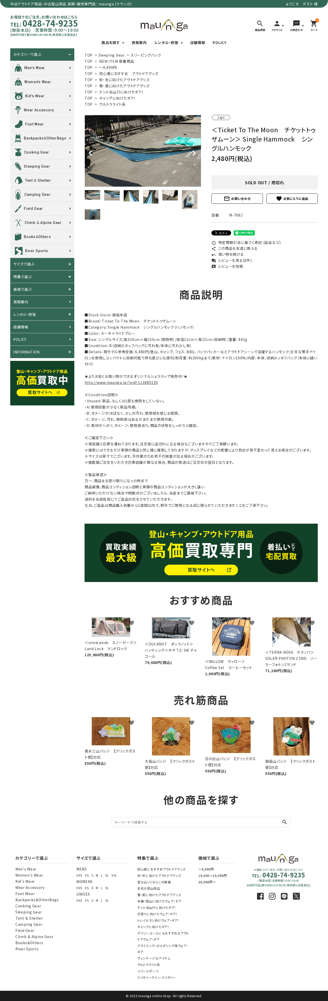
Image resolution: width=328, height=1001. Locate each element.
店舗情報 (197, 42)
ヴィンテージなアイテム (153, 958)
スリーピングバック (145, 55)
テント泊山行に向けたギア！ (121, 91)
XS (87, 875)
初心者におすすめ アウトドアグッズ (128, 73)
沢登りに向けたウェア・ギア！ (157, 914)
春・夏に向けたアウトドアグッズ (124, 85)
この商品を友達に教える (234, 248)
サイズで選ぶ (23, 264)
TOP (89, 55)
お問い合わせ (237, 199)
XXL (114, 875)
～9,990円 (108, 67)
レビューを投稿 (227, 266)
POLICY (219, 42)
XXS (79, 875)
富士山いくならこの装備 (154, 882)
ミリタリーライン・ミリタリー (156, 977)
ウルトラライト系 (112, 104)
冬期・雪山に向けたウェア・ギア (159, 901)
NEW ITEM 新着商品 (116, 61)
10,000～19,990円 (212, 875)
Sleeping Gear (111, 55)
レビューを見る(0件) (231, 260)
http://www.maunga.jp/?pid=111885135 (121, 382)
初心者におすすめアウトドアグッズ (161, 869)
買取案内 (139, 42)
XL (107, 875)
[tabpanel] (143, 151)
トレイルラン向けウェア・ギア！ (158, 920)
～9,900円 (206, 869)
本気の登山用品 (148, 888)
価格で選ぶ (22, 289)
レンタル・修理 (166, 42)
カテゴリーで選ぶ (27, 54)
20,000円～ (207, 882)
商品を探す (110, 42)
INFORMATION (26, 351)
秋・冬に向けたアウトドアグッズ (124, 79)
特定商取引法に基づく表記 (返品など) (246, 242)
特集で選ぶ (22, 276)
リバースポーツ (148, 971)
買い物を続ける (227, 254)
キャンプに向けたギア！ (117, 98)
